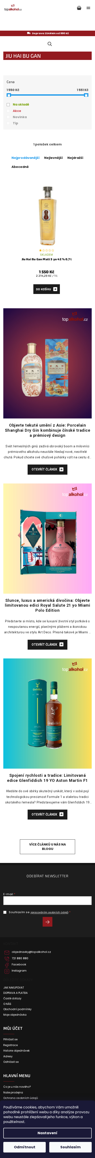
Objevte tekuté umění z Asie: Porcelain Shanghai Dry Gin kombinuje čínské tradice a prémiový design (47, 430)
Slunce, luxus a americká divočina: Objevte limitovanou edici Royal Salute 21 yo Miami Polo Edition (47, 605)
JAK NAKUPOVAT (13, 987)
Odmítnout (24, 1147)
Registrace (10, 1045)
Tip (15, 123)
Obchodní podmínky (17, 1009)
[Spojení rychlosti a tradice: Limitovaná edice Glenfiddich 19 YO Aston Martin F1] (47, 713)
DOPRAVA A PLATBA (15, 993)
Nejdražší (75, 158)
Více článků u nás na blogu (47, 846)
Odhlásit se (11, 1062)
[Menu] (88, 7)
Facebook (19, 965)
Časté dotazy (12, 998)
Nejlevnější (53, 158)
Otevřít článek (45, 469)
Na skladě (21, 104)
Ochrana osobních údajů (20, 1098)
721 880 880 (20, 958)
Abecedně (20, 167)
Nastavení (47, 1133)
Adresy (8, 1056)
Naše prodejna (13, 1092)
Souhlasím (70, 1147)
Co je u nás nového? (17, 1087)
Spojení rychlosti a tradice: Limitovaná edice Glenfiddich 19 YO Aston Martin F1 (47, 778)
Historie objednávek (16, 1050)
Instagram (19, 971)
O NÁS (7, 1004)
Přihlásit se (49, 923)
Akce (17, 111)
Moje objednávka (15, 1015)
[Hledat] (49, 43)
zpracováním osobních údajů (49, 912)
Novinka (20, 117)
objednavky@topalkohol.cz (31, 952)
